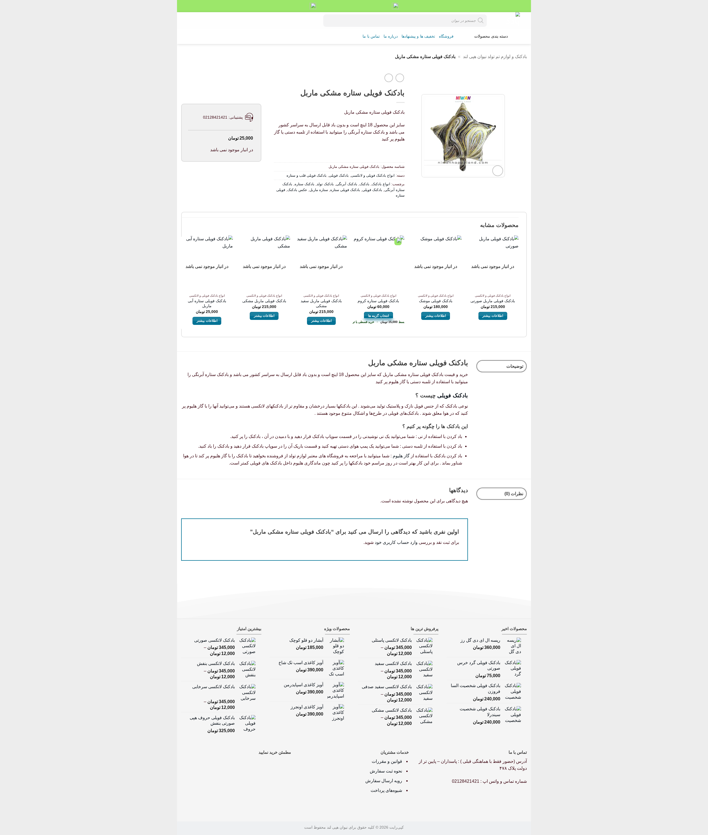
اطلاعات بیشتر (492, 315)
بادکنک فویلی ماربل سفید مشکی (321, 303)
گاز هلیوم (401, 455)
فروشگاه (446, 36)
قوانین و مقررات (387, 761)
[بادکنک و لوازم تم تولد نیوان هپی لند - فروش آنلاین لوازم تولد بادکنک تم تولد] (507, 20)
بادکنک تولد (325, 184)
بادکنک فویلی (339, 175)
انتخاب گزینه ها (378, 315)
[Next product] (399, 78)
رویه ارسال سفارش (383, 780)
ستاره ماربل (318, 190)
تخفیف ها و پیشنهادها (418, 36)
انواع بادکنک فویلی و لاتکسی (373, 175)
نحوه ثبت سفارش (386, 771)
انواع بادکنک (381, 184)
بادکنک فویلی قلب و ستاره (307, 175)
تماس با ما (371, 36)
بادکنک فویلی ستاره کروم (378, 301)
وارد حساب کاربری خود (396, 542)
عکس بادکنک (297, 190)
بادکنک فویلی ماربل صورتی (492, 301)
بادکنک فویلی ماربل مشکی (264, 301)
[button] (203, 20)
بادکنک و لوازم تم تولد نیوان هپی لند (495, 56)
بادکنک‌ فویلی (452, 395)
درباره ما (391, 36)
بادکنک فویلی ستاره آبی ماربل (207, 303)
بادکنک (364, 184)
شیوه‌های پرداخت (386, 790)
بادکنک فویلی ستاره (345, 190)
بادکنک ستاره (304, 184)
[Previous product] (388, 78)
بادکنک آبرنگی (346, 184)
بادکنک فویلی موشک (435, 301)
